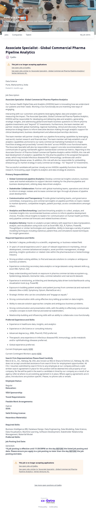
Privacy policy (42, 507)
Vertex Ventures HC (22, 8)
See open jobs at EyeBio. (21, 68)
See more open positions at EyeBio (48, 485)
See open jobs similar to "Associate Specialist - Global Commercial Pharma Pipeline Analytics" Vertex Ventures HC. (48, 72)
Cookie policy (53, 507)
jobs (6, 35)
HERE (30, 349)
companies (17, 35)
